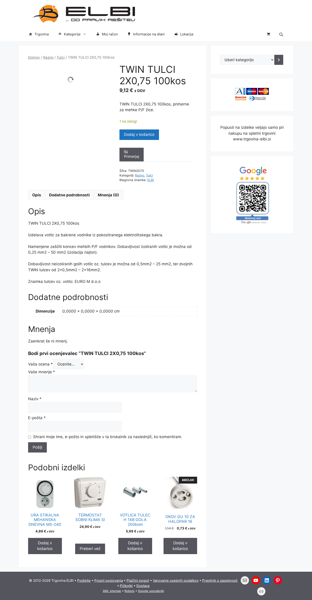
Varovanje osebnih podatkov (175, 580)
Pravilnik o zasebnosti (220, 580)
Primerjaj (131, 156)
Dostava (142, 586)
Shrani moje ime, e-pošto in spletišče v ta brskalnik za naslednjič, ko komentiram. (107, 436)
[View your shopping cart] (268, 34)
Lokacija (186, 34)
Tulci (61, 57)
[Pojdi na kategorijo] (278, 60)
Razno (48, 57)
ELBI (150, 180)
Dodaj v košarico (139, 134)
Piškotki (126, 586)
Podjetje (84, 580)
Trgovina (41, 34)
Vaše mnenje (41, 372)
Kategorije (72, 34)
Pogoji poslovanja (108, 580)
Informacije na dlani (149, 34)
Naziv (35, 399)
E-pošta (37, 418)
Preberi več (90, 548)
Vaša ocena (40, 364)
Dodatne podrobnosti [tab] (69, 195)
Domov (34, 57)
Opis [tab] (36, 195)
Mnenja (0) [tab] (108, 195)
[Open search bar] (281, 34)
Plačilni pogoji (138, 580)
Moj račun (110, 34)
